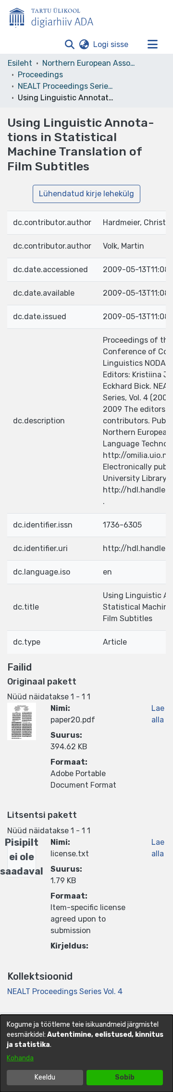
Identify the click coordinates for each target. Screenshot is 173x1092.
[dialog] (86, 1053)
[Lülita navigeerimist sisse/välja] (152, 45)
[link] (65, 991)
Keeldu (45, 1077)
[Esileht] (55, 16)
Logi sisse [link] (111, 44)
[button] (69, 44)
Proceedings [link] (40, 74)
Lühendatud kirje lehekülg (86, 193)
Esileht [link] (20, 63)
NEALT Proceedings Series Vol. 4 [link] (66, 86)
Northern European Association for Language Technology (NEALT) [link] (90, 63)
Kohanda (20, 1058)
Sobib (125, 1077)
